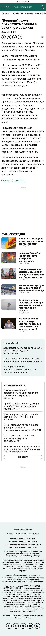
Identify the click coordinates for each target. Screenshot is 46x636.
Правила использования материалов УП (23, 544)
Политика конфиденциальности (23, 541)
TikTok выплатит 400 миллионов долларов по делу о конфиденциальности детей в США (22, 428)
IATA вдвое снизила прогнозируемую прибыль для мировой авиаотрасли (19, 369)
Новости (6, 13)
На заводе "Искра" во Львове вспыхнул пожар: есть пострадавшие (30, 257)
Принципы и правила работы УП (23, 547)
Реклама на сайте (17, 538)
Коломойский (18, 180)
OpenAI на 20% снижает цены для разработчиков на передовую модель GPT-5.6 (21, 406)
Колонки (29, 13)
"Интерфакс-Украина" (32, 562)
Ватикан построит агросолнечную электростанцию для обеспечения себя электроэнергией (30, 324)
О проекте (31, 538)
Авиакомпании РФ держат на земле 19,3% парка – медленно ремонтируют (22, 351)
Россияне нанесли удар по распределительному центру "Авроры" (31, 241)
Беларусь (6, 180)
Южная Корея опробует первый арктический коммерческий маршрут (31, 288)
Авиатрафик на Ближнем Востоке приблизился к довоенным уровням (22, 360)
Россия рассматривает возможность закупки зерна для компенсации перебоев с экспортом (31, 273)
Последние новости (14, 385)
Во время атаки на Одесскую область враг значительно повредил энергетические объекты (31, 305)
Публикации (17, 13)
